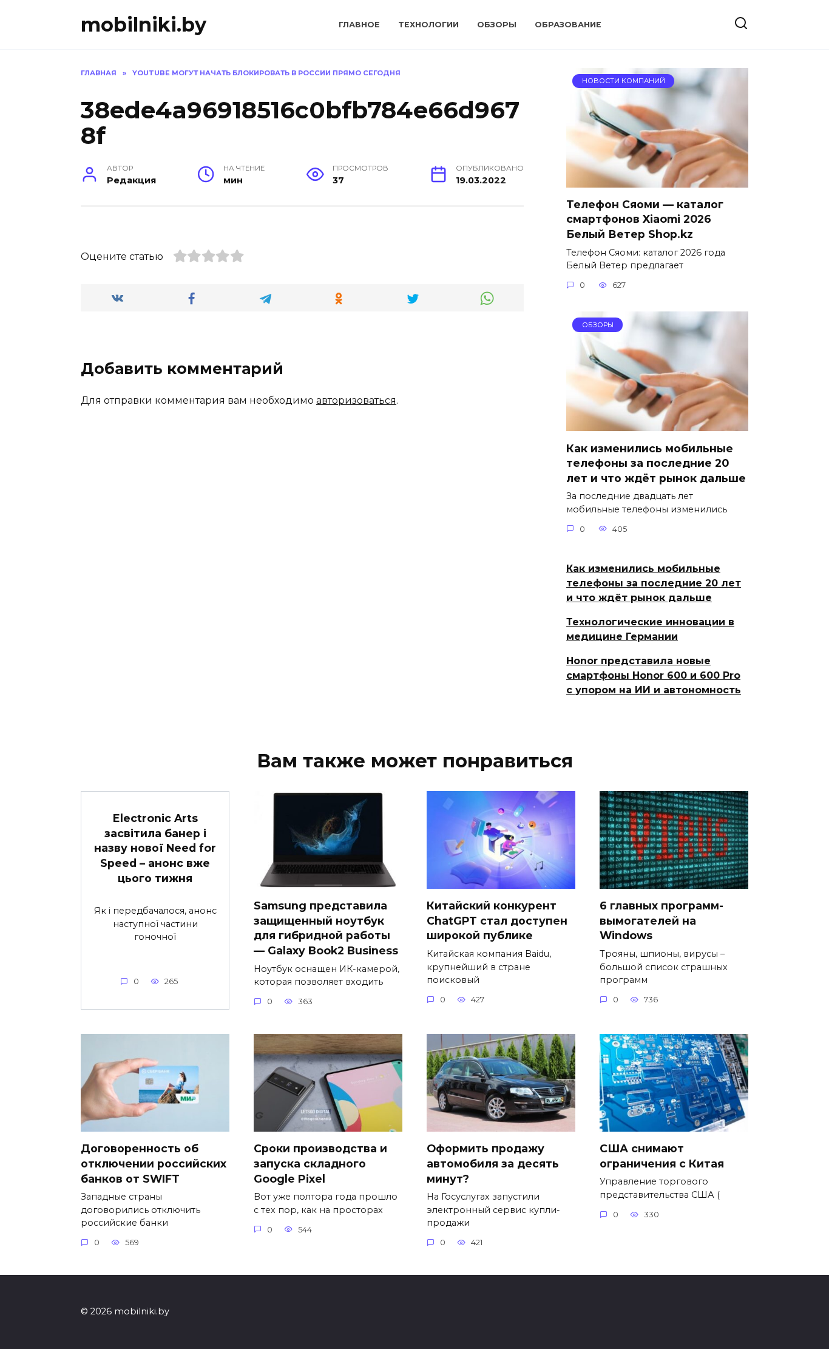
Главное (359, 24)
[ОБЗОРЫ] (657, 423)
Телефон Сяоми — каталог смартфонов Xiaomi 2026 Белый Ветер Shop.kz (644, 219)
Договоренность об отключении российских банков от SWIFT (153, 1163)
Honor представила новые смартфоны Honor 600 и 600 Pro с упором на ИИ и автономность (653, 675)
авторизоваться (356, 400)
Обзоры (496, 24)
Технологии (428, 24)
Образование (568, 24)
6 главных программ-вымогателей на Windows (661, 920)
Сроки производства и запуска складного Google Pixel (320, 1163)
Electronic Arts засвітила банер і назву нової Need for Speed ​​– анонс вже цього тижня (155, 848)
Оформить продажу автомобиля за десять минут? (493, 1163)
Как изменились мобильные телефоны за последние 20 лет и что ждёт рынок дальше (656, 462)
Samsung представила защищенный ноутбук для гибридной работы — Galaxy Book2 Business (326, 928)
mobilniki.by (143, 24)
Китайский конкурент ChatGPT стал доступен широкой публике (497, 920)
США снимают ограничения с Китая (662, 1156)
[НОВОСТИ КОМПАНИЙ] (657, 180)
